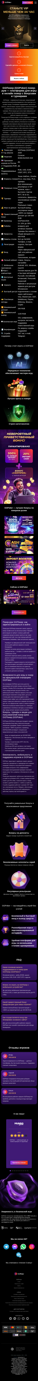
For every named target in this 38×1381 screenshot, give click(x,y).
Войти (26, 45)
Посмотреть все (19, 612)
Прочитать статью (19, 1162)
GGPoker (16, 1357)
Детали (19, 578)
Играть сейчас (19, 78)
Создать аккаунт (12, 45)
